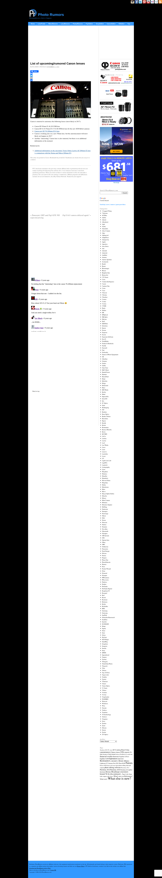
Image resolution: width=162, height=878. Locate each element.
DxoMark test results (125, 754)
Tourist (104, 679)
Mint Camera (106, 500)
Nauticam (105, 509)
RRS (103, 609)
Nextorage (105, 514)
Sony (103, 650)
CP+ (131, 752)
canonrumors (105, 752)
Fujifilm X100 (104, 759)
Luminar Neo (111, 763)
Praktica (104, 582)
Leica (103, 447)
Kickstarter (104, 760)
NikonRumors (53, 24)
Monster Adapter (107, 505)
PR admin (35, 67)
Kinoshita (105, 419)
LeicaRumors (65, 24)
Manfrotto (105, 478)
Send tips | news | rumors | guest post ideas (113, 204)
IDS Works (105, 390)
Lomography (106, 467)
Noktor (104, 525)
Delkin (104, 310)
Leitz (103, 449)
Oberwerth (105, 531)
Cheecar (104, 293)
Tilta (103, 668)
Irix (103, 401)
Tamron (104, 657)
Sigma (104, 628)
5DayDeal (102, 750)
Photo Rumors (51, 14)
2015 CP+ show (108, 750)
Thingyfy (105, 662)
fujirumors (113, 758)
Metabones (105, 487)
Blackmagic (105, 268)
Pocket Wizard (106, 569)
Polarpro (104, 575)
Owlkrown (105, 547)
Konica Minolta (107, 430)
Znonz (104, 730)
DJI (103, 313)
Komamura (105, 427)
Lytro (103, 469)
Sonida (104, 648)
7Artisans (105, 213)
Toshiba (104, 677)
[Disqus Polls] (60, 248)
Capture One (106, 286)
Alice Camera (106, 231)
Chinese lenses (115, 752)
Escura (104, 330)
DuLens (104, 319)
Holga (104, 383)
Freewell (104, 348)
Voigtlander (105, 697)
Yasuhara (104, 712)
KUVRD (104, 434)
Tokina (104, 670)
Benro (104, 266)
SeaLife (104, 622)
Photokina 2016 (115, 770)
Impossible (105, 396)
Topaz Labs (105, 675)
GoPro (104, 366)
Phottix (104, 564)
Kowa (103, 432)
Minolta (104, 496)
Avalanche (105, 262)
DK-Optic (105, 317)
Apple (104, 242)
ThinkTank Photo (107, 664)
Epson (104, 328)
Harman (104, 374)
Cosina (104, 304)
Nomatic (104, 527)
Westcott (104, 701)
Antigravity (105, 240)
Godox (104, 363)
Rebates (108, 772)
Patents (129, 762)
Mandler (104, 476)
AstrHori (104, 255)
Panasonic (105, 549)
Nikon (104, 516)
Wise (103, 706)
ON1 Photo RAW (120, 763)
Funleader (105, 352)
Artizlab (104, 251)
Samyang (105, 613)
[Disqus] (60, 304)
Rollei (104, 604)
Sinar (103, 631)
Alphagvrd (105, 235)
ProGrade (105, 586)
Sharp (103, 626)
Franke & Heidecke (108, 343)
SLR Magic (105, 639)
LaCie (104, 436)
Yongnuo (105, 719)
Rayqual (104, 593)
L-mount (113, 760)
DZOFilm (105, 324)
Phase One (105, 560)
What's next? (104, 779)
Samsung (104, 611)
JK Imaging (105, 408)
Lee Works (105, 445)
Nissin (104, 520)
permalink (62, 158)
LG (103, 458)
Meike (104, 485)
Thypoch (104, 666)
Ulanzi (104, 684)
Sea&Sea (104, 620)
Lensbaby (105, 454)
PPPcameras (105, 578)
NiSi (103, 518)
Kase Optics (105, 414)
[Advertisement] (61, 44)
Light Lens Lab (106, 461)
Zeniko (104, 723)
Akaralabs (105, 229)
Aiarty (104, 226)
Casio (103, 288)
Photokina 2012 (125, 767)
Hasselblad (105, 377)
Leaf (103, 443)
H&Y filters (105, 370)
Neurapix (105, 511)
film (131, 754)
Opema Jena (105, 540)
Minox (104, 498)
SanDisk (104, 615)
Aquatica (104, 244)
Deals (103, 308)
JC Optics (105, 403)
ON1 (103, 538)
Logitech (104, 465)
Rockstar (104, 600)
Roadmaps (116, 771)
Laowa (104, 441)
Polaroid (104, 573)
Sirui (103, 633)
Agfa (103, 224)
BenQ (103, 264)
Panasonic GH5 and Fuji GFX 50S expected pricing (45, 216)
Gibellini (104, 359)
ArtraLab (104, 253)
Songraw (104, 646)
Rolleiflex (105, 606)
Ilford (103, 394)
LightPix (104, 463)
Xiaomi (104, 708)
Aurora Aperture (107, 260)
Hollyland (105, 385)
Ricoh (104, 597)
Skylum (104, 637)
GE (103, 357)
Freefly (104, 346)
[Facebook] (60, 73)
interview (121, 759)
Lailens (104, 438)
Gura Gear (105, 368)
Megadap (105, 483)
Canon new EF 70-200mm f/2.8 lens (47, 131)
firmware (116, 756)
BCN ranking (117, 750)
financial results (106, 756)
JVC (103, 410)
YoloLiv (104, 717)
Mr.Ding (104, 507)
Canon (47, 158)
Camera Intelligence (108, 282)
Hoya (103, 388)
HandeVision (106, 372)
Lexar (103, 456)
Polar (103, 571)
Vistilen (104, 692)
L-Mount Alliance (123, 761)
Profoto (104, 584)
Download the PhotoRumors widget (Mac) (40, 868)
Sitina (104, 635)
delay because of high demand (107, 754)
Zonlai (104, 732)
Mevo (104, 491)
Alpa (103, 233)
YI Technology (106, 715)
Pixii (103, 567)
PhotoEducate (106, 562)
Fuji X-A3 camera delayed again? (76, 215)
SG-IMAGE (105, 624)
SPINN (104, 653)
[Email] (60, 78)
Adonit (104, 220)
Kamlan (104, 412)
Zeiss (103, 721)
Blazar (104, 271)
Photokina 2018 (124, 770)
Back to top (36, 391)
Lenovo (104, 452)
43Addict (121, 24)
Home (33, 24)
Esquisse (104, 332)
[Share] (60, 80)
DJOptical (105, 315)
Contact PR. (53, 870)
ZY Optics (105, 734)
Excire (104, 335)
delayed (118, 754)
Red (103, 595)
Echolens (105, 326)
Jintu (103, 405)
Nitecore (104, 522)
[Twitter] (60, 76)
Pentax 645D (103, 765)
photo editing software (112, 767)
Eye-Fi (104, 339)
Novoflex (105, 529)
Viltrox (104, 690)
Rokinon (104, 602)
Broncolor (105, 275)
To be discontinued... (113, 774)
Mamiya (104, 474)
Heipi (103, 379)
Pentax (104, 556)
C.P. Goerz (105, 277)
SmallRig (105, 642)
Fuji (103, 350)
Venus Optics (106, 686)
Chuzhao (104, 297)
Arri (103, 248)
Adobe (104, 218)
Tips (128, 24)
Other (103, 542)
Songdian (105, 644)
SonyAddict (100, 24)
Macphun (105, 472)
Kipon (104, 421)
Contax (104, 299)
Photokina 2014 (105, 770)
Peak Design (105, 551)
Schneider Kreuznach (108, 617)
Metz (103, 489)
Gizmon (104, 361)
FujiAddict (89, 24)
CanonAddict (111, 24)
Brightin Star (106, 273)
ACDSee (104, 215)
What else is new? (119, 778)
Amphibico (105, 237)
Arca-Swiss (105, 246)
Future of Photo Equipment (110, 355)
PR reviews (105, 580)
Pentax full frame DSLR (113, 765)
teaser (102, 773)
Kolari (104, 425)
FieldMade (105, 341)
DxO (103, 321)
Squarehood (105, 655)
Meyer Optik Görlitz (108, 494)
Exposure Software (107, 337)
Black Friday (125, 750)
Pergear (104, 558)
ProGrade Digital (107, 589)
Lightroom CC (104, 763)
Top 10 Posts (106, 673)
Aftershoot (105, 222)
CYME (104, 306)
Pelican (104, 553)
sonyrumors (124, 772)
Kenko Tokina (106, 416)
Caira (103, 279)
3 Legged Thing (107, 211)
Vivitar (104, 695)
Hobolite (104, 381)
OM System (105, 536)
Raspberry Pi (106, 591)
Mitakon (104, 502)
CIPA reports (124, 752)
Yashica (104, 710)
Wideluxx (105, 703)
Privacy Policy (80, 866)
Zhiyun (104, 728)
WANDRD (105, 699)
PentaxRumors (78, 24)
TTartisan (105, 681)
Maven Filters (106, 480)
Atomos (104, 257)
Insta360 (104, 399)
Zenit (103, 726)
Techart (104, 659)
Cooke (104, 301)
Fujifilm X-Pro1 (124, 757)
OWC (103, 544)
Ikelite (104, 392)
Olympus (104, 533)
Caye (103, 290)
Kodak (104, 423)
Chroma (104, 295)
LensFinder (41, 24)
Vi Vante (104, 688)
